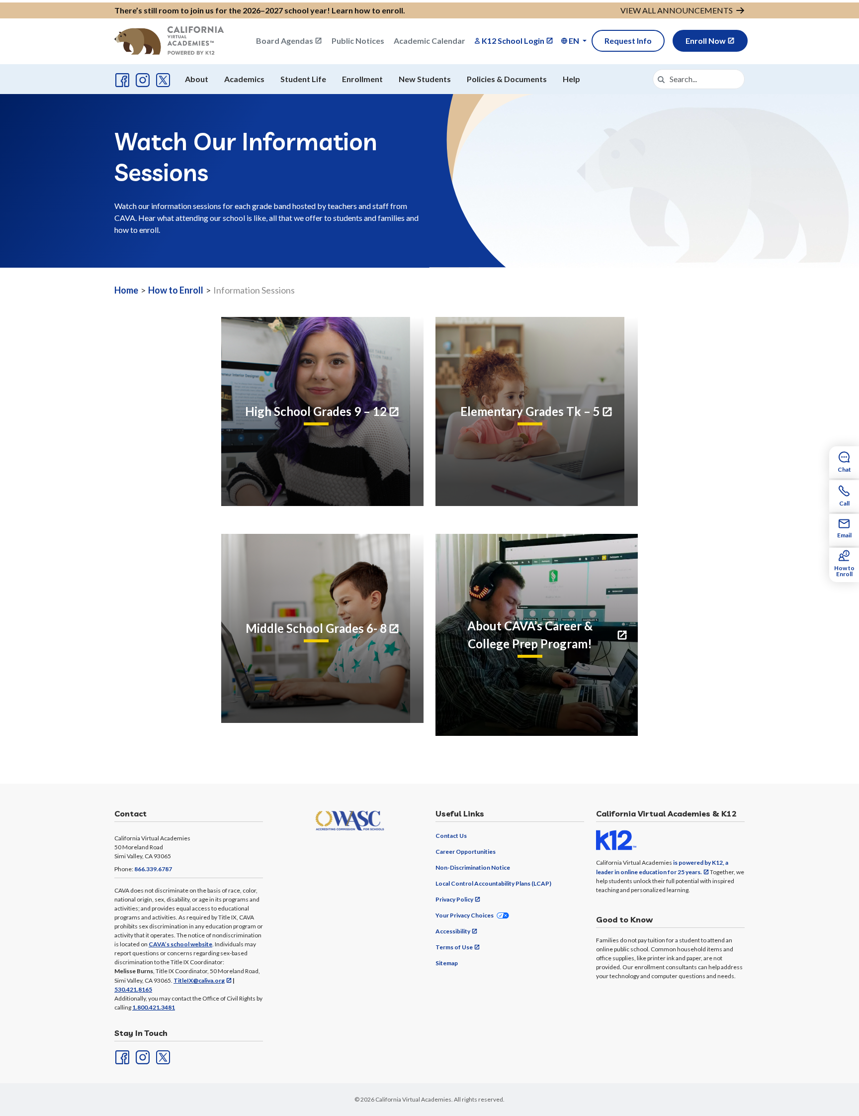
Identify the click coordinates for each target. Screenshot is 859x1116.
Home (126, 290)
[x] (162, 79)
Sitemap (446, 963)
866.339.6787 (153, 869)
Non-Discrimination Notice (472, 867)
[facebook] (121, 79)
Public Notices (358, 40)
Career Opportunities (465, 851)
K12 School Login (513, 40)
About (196, 79)
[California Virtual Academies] (169, 40)
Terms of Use (454, 947)
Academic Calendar (429, 40)
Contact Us (451, 835)
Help (571, 79)
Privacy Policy (454, 899)
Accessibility (452, 931)
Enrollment (362, 79)
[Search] (661, 79)
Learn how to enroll (367, 10)
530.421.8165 (133, 989)
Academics (244, 79)
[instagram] (142, 79)
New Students (425, 79)
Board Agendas (284, 40)
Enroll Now (706, 40)
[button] (574, 41)
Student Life (303, 79)
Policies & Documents (507, 79)
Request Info (628, 40)
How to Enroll (175, 290)
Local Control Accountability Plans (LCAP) (493, 883)
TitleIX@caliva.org (199, 980)
